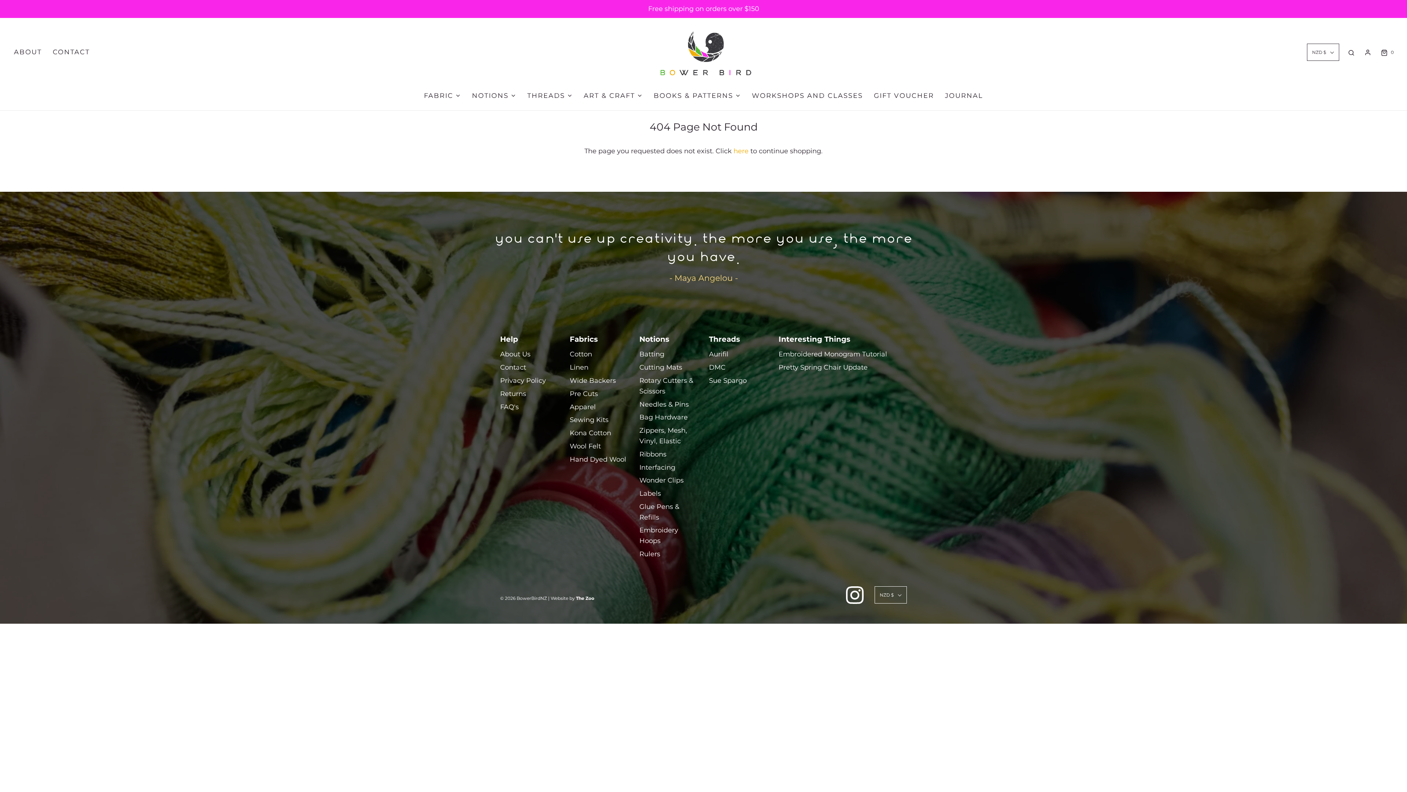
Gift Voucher (904, 96)
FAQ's (509, 407)
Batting (651, 354)
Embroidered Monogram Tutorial (833, 354)
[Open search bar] (1351, 52)
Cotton (581, 354)
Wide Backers (593, 381)
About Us (515, 354)
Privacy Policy (523, 381)
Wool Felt (585, 446)
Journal (964, 96)
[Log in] (1367, 52)
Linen (579, 367)
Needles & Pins (664, 404)
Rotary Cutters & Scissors (666, 386)
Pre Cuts (584, 394)
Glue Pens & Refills (659, 512)
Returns (513, 394)
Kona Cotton (590, 433)
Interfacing (657, 467)
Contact (71, 52)
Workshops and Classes (807, 96)
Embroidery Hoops (658, 535)
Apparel (583, 407)
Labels (650, 493)
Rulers (649, 554)
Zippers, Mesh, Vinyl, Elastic (663, 435)
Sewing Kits (589, 420)
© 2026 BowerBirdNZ (523, 598)
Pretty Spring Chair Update (823, 367)
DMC (717, 367)
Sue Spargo (728, 381)
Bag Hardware (663, 417)
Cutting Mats (660, 367)
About (28, 52)
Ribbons (652, 454)
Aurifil (718, 354)
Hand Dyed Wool (598, 459)
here (741, 151)
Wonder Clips (661, 480)
